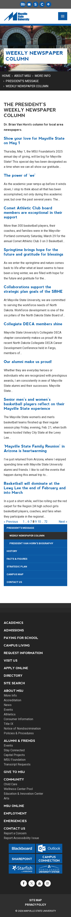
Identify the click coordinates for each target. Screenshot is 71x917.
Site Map (35, 900)
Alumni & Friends (19, 741)
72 (46, 521)
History (12, 551)
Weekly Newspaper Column (27, 86)
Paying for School (21, 638)
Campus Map (15, 574)
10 (39, 521)
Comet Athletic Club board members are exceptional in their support (33, 212)
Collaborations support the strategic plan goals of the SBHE (33, 289)
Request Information (23, 653)
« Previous (11, 521)
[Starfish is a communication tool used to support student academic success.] (48, 4)
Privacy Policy (35, 904)
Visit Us (10, 660)
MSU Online (14, 806)
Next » (63, 521)
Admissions (14, 630)
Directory (13, 675)
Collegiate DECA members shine (33, 324)
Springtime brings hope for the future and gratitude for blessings (33, 252)
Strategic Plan (17, 566)
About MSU (22, 76)
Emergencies (15, 821)
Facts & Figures (17, 558)
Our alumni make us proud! (28, 361)
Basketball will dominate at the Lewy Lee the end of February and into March (35, 488)
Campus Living (17, 645)
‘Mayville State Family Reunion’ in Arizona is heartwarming (34, 448)
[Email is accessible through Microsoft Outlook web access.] (29, 4)
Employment (15, 813)
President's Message (22, 81)
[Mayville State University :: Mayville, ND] (16, 16)
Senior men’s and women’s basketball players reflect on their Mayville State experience (34, 404)
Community (14, 779)
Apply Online (16, 668)
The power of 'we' (19, 175)
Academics (13, 623)
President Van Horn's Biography (31, 543)
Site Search (14, 683)
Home (6, 76)
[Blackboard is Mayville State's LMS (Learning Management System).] (23, 4)
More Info (43, 76)
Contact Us (14, 582)
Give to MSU (14, 772)
